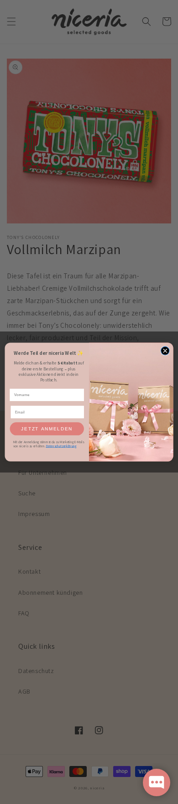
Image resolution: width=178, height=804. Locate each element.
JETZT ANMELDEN (47, 428)
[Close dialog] (165, 351)
